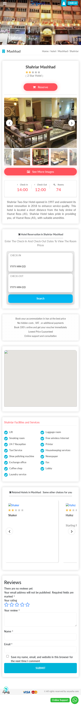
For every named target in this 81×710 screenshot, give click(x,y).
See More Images (42, 171)
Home (45, 51)
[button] (9, 123)
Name (8, 631)
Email (8, 644)
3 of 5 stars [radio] (17, 604)
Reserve (42, 87)
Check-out (16, 276)
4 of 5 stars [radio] (22, 604)
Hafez (19, 515)
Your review (12, 610)
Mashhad (63, 51)
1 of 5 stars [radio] (6, 604)
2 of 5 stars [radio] (11, 604)
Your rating (10, 600)
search (40, 298)
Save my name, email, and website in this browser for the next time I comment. (42, 659)
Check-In (15, 255)
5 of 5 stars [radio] (27, 604)
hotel (53, 51)
